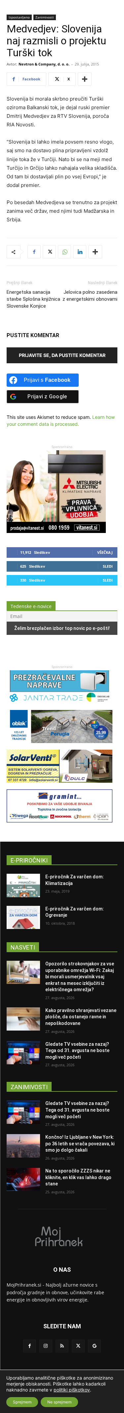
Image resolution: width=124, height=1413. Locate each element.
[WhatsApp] (64, 251)
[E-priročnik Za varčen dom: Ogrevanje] (23, 917)
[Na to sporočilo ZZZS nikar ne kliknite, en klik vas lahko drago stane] (23, 1179)
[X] (49, 251)
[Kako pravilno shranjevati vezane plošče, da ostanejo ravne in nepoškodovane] (23, 1019)
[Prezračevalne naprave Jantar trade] (59, 706)
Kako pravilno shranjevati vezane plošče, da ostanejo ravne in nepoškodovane (80, 1017)
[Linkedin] (79, 251)
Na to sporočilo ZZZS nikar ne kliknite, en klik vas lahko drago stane (78, 1177)
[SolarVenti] (59, 786)
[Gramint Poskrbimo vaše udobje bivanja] (59, 825)
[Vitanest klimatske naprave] (56, 531)
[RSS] (62, 1346)
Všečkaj (105, 552)
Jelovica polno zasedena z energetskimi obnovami (89, 295)
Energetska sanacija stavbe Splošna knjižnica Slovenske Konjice (33, 299)
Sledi (108, 566)
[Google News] (94, 1346)
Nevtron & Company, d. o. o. (44, 64)
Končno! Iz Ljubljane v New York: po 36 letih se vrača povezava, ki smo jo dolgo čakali (79, 1143)
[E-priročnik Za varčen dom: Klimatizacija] (23, 885)
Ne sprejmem (59, 1401)
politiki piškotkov (72, 1389)
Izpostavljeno (19, 17)
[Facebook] (34, 251)
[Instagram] (45, 1346)
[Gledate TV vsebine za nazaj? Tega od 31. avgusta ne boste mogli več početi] (23, 1052)
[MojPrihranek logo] (62, 1236)
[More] (85, 79)
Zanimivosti (44, 17)
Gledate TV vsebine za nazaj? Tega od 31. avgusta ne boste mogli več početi (77, 1050)
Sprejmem (22, 1401)
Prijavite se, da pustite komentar (62, 355)
